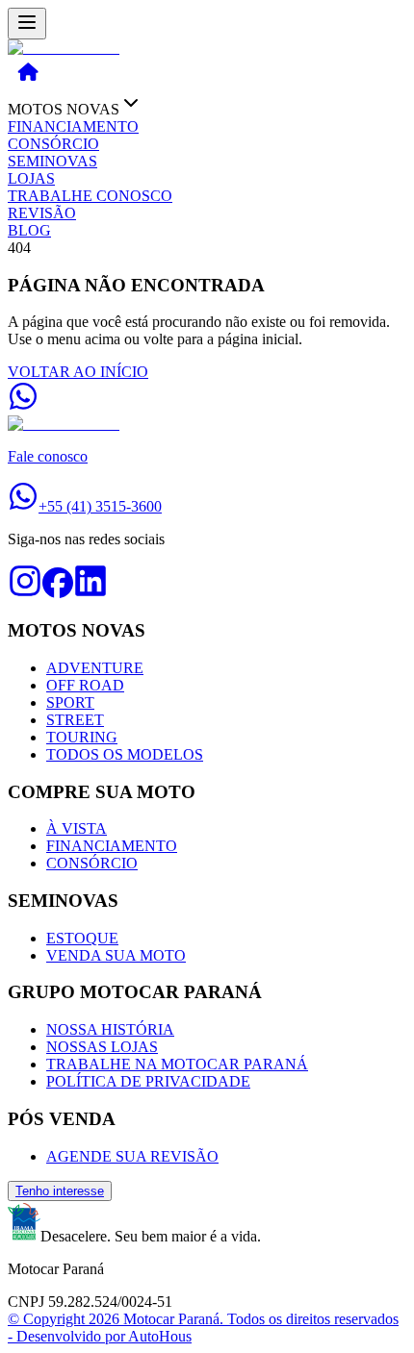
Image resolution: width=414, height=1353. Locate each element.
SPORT (70, 702)
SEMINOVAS (52, 161)
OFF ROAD (85, 685)
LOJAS (31, 178)
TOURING (81, 737)
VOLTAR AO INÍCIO (78, 371)
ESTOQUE (82, 938)
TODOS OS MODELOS (124, 754)
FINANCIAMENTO (73, 126)
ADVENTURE (94, 668)
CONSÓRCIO (53, 144)
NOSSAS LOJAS (102, 1047)
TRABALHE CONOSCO (90, 196)
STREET (75, 720)
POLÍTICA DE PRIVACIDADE (148, 1081)
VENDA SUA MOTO (116, 955)
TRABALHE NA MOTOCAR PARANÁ (177, 1064)
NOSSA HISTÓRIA (110, 1029)
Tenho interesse (59, 1191)
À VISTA (76, 828)
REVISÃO (42, 213)
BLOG (29, 230)
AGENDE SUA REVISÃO (132, 1156)
